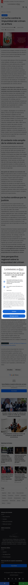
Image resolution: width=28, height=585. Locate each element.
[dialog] (14, 292)
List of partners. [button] (21, 299)
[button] (14, 290)
